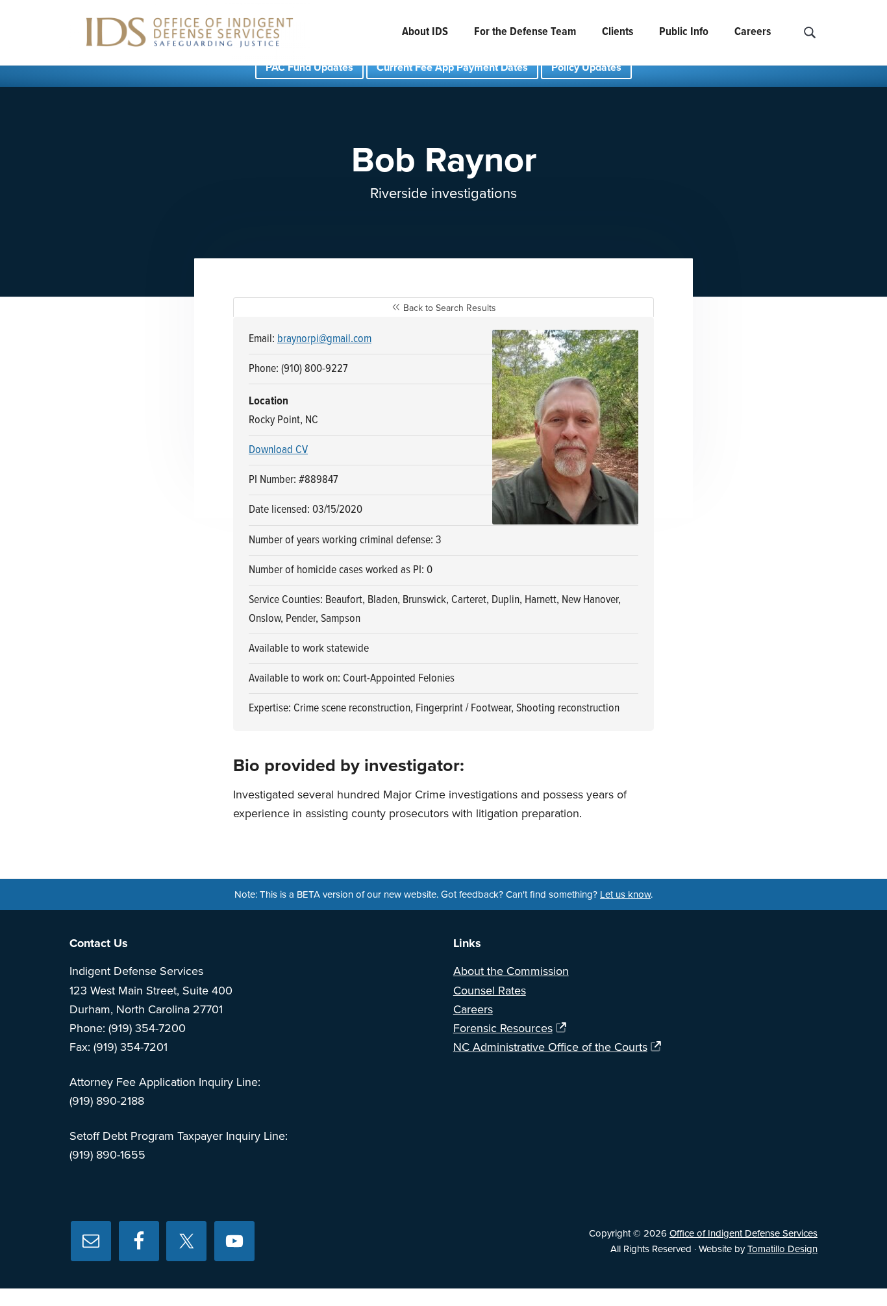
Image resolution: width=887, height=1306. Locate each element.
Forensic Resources (503, 1028)
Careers (473, 1009)
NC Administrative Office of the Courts (550, 1047)
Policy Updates (586, 67)
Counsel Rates (489, 990)
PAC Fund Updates (309, 67)
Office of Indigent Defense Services (743, 1233)
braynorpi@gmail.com (324, 339)
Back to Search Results (448, 308)
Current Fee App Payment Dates (452, 67)
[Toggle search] (809, 33)
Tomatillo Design (782, 1249)
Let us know (625, 894)
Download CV (278, 450)
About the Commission (511, 971)
